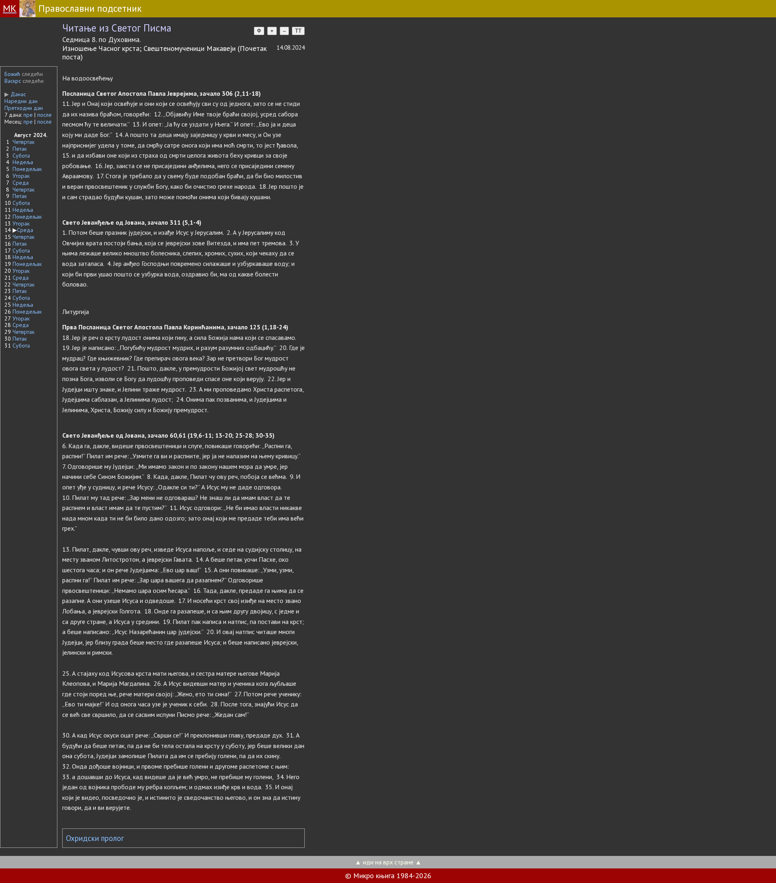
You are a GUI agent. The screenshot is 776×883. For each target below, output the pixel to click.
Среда (21, 182)
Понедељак (27, 169)
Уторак (21, 175)
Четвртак (23, 141)
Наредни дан (21, 101)
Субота (21, 155)
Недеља (23, 162)
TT (298, 31)
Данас (15, 94)
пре (28, 114)
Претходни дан (23, 108)
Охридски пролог (95, 838)
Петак (20, 148)
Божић (12, 74)
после (44, 114)
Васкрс (12, 80)
